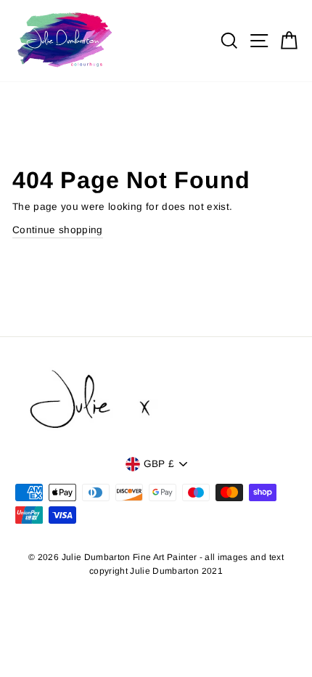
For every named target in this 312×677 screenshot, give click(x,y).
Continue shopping (57, 229)
